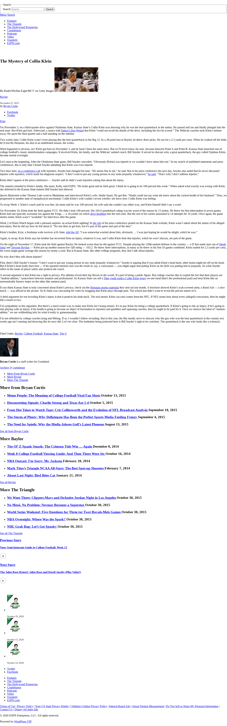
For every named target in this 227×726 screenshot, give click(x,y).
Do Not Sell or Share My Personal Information (192, 706)
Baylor (4, 96)
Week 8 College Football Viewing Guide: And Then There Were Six (56, 454)
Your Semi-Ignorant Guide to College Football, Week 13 (33, 547)
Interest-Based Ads (119, 706)
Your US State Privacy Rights (51, 706)
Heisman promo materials (104, 287)
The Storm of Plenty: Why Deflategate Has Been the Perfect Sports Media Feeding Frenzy (72, 417)
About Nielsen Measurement (148, 706)
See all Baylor (8, 482)
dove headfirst (98, 213)
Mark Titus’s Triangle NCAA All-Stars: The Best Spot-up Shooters (56, 468)
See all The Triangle (11, 533)
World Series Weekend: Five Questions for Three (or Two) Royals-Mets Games (64, 512)
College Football (33, 333)
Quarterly (12, 39)
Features (11, 20)
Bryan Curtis (10, 106)
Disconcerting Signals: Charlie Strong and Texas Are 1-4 (48, 403)
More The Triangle (17, 380)
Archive (4, 367)
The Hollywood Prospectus (22, 27)
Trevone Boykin (20, 247)
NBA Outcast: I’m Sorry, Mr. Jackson (35, 461)
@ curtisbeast (17, 367)
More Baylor (14, 376)
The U (63, 333)
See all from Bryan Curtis (14, 431)
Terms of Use (7, 706)
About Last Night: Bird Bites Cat (31, 475)
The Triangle (14, 24)
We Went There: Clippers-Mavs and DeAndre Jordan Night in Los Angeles (62, 498)
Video (10, 36)
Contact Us (6, 709)
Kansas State (51, 333)
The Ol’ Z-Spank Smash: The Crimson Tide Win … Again (50, 446)
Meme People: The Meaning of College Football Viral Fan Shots (54, 395)
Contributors (14, 30)
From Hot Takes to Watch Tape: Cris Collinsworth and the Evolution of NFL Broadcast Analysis (77, 410)
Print (2, 121)
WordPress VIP (23, 721)
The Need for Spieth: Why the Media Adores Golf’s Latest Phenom (56, 424)
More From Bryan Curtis (21, 373)
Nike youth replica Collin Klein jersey (125, 278)
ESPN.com (13, 43)
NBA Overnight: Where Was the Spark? (37, 519)
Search (6, 9)
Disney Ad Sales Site (26, 709)
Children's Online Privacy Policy (88, 706)
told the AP (72, 232)
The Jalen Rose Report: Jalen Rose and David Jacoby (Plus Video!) (40, 572)
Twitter (11, 115)
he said (152, 174)
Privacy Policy (25, 706)
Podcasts (12, 33)
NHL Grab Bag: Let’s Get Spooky (32, 526)
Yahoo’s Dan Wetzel (72, 130)
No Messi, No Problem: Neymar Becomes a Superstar (46, 505)
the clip (97, 223)
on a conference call (29, 170)
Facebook (12, 112)
